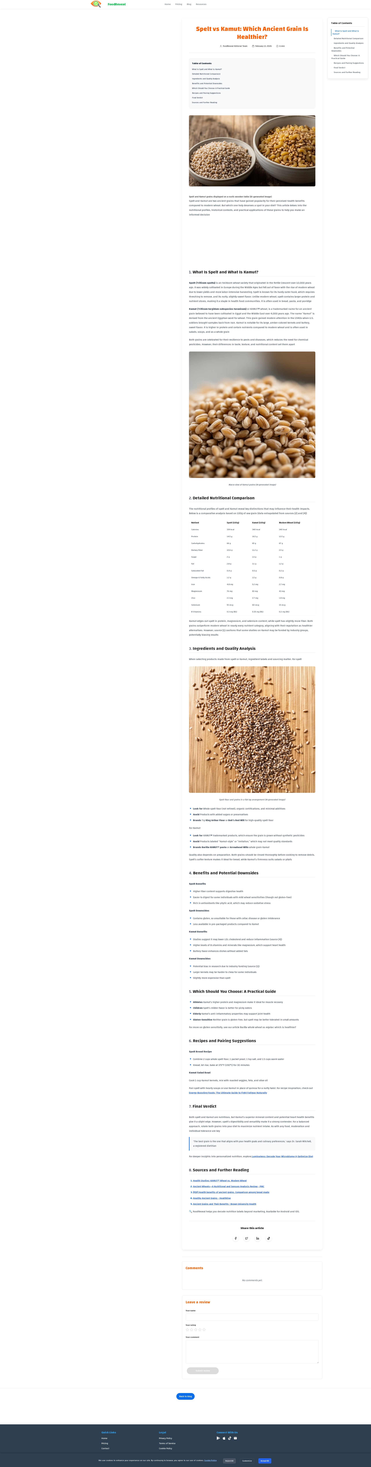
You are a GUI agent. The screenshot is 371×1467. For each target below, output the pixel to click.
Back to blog (185, 1396)
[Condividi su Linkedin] (257, 1238)
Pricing (104, 1443)
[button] (187, 1329)
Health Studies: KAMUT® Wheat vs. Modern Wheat (220, 1180)
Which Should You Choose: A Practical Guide (345, 57)
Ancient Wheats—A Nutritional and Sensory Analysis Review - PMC (228, 1186)
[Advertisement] (252, 240)
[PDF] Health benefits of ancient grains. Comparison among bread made (231, 1192)
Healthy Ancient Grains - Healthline (212, 1198)
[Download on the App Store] (224, 1438)
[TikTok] (229, 1438)
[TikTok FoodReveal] (268, 1238)
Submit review (203, 1371)
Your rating (191, 1325)
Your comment (192, 1337)
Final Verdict (339, 68)
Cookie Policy (165, 1448)
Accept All (265, 1461)
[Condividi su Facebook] (235, 1238)
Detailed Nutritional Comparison (348, 38)
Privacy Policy (165, 1438)
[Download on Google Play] (218, 1438)
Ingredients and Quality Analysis (348, 43)
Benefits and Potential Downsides (342, 49)
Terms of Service (167, 1443)
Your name (190, 1310)
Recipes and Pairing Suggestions (349, 63)
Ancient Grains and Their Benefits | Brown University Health (224, 1204)
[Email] (235, 1438)
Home (104, 1438)
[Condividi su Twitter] (246, 1238)
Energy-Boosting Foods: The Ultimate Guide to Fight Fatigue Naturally (228, 1092)
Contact (105, 1448)
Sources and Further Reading (347, 72)
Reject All (229, 1461)
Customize (247, 1461)
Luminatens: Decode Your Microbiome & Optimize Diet (282, 1156)
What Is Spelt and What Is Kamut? (346, 32)
